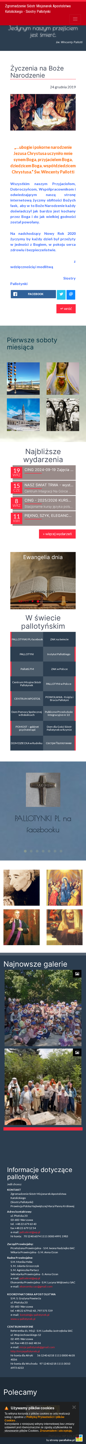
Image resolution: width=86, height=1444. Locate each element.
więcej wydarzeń (57, 533)
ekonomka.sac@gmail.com (36, 1286)
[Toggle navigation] (75, 19)
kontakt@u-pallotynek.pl (34, 1314)
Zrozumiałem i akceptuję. (56, 1430)
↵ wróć (66, 308)
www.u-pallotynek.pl (23, 1319)
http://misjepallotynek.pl (25, 1351)
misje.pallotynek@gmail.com (37, 1347)
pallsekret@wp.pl (29, 1232)
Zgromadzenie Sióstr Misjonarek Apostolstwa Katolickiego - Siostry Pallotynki (38, 9)
